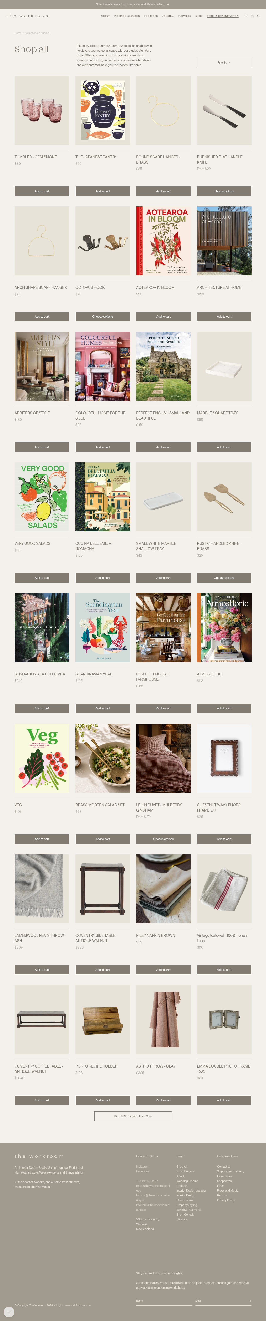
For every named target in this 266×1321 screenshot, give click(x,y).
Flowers (184, 16)
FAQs (220, 1185)
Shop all (45, 33)
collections (31, 33)
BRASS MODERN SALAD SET (100, 805)
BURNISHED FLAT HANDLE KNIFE (220, 159)
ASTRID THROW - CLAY (155, 1066)
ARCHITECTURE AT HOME (219, 287)
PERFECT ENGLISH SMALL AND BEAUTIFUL (163, 415)
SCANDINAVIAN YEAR (93, 674)
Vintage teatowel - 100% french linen (222, 938)
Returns (222, 1195)
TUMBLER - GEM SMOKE (36, 157)
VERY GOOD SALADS (32, 543)
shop (199, 16)
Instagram (142, 1167)
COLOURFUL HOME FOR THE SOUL (100, 415)
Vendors (182, 1219)
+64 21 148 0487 (147, 1181)
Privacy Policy (226, 1200)
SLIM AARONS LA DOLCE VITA (40, 674)
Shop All (182, 1166)
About (180, 1176)
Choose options (224, 191)
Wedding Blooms (187, 1181)
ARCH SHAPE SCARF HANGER (41, 287)
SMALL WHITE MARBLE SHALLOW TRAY (156, 546)
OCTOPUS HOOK (90, 287)
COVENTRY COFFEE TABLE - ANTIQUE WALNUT (39, 1069)
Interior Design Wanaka (191, 1190)
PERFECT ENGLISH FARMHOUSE (152, 677)
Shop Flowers (185, 1171)
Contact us (223, 1166)
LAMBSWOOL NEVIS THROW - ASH (40, 938)
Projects (182, 1185)
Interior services (127, 16)
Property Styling (187, 1205)
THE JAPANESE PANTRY (96, 157)
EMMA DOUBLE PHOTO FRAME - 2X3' (223, 1069)
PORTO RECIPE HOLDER (96, 1066)
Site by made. (83, 1305)
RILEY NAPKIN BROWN (155, 935)
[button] (127, 16)
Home (18, 33)
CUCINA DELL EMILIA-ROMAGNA (93, 546)
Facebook (142, 1171)
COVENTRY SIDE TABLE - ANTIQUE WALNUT (96, 938)
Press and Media (227, 1190)
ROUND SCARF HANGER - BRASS (158, 159)
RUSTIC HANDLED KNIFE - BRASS (219, 546)
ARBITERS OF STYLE (32, 413)
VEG (18, 805)
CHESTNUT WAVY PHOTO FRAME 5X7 (219, 807)
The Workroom (37, 1305)
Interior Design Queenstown (186, 1198)
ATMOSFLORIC (210, 674)
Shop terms (224, 1181)
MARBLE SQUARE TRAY (217, 413)
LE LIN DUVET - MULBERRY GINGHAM (159, 807)
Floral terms (224, 1176)
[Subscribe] (249, 1301)
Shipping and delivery (230, 1171)
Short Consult (185, 1214)
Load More (133, 1116)
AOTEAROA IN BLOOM (155, 287)
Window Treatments (189, 1209)
